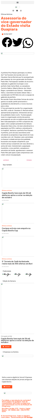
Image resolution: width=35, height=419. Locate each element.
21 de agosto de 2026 (6, 336)
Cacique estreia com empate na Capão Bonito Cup (16, 229)
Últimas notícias (7, 190)
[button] (17, 2)
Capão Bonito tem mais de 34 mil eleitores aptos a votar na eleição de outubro (17, 195)
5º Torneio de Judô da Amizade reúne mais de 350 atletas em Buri (17, 262)
